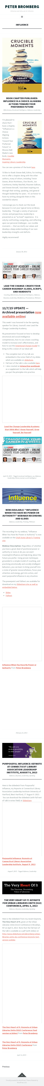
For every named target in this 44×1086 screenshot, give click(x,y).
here (33, 167)
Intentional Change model (26, 345)
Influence (30, 110)
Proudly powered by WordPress (15, 1080)
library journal (19, 478)
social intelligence (30, 478)
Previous (6, 1066)
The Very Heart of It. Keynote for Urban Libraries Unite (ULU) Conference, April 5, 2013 (22, 903)
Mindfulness (21, 298)
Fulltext (9, 595)
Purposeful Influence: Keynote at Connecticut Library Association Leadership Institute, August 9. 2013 (19, 861)
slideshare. (29, 360)
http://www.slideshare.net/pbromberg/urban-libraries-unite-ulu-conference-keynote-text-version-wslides (21, 937)
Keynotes (6, 298)
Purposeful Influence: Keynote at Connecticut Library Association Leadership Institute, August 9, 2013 (22, 768)
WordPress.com (22, 1083)
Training (25, 522)
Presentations (29, 298)
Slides (8, 592)
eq (33, 476)
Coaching (7, 295)
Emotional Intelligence (19, 110)
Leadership (37, 110)
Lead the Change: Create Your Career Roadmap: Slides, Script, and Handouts (22, 288)
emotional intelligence (25, 476)
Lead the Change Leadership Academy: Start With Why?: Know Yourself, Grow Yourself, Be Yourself (22, 429)
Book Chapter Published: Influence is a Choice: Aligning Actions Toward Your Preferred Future (22, 102)
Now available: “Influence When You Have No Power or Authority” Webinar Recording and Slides (22, 514)
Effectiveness (7, 110)
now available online (21, 314)
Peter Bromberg (22, 6)
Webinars (38, 298)
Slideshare (27, 800)
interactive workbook (30, 366)
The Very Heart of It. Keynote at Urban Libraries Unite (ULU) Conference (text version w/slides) (19, 1030)
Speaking (32, 776)
